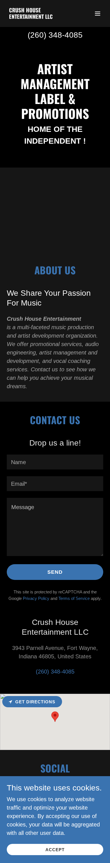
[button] (97, 13)
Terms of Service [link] (74, 598)
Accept (55, 849)
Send (55, 572)
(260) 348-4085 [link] (55, 35)
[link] (40, 17)
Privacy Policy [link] (36, 598)
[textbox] (55, 462)
